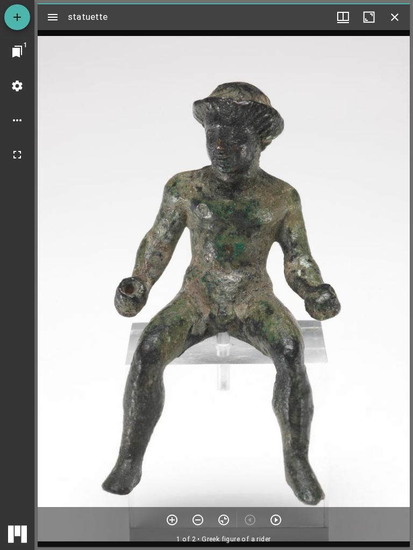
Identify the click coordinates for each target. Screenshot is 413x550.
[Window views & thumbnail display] (343, 17)
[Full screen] (17, 155)
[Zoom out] (198, 520)
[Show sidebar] (53, 17)
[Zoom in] (172, 520)
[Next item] (276, 520)
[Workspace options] (17, 120)
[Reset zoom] (224, 520)
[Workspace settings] (17, 86)
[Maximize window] (369, 17)
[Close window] (395, 17)
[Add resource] (17, 17)
